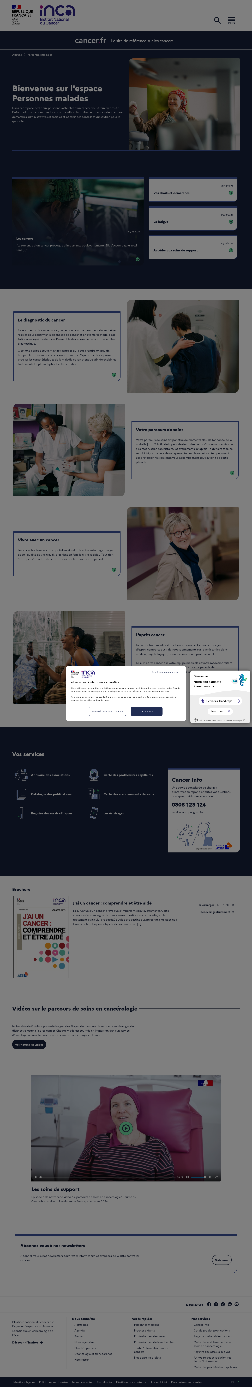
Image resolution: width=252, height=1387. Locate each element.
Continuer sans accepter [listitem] (165, 672)
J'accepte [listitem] (146, 711)
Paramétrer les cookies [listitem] (107, 711)
